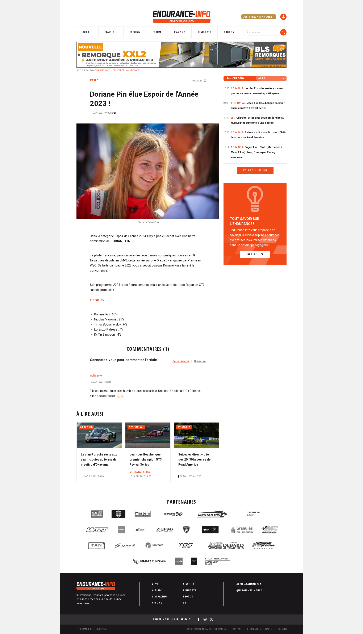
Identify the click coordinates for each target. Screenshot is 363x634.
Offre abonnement (261, 16)
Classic (109, 32)
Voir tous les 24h (255, 170)
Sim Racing (159, 596)
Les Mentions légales (259, 629)
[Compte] (283, 17)
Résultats (204, 32)
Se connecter (180, 361)
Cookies (282, 629)
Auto (86, 32)
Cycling (135, 32)
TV (184, 602)
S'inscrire (200, 361)
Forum (157, 32)
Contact (237, 629)
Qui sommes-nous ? (249, 590)
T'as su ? (179, 32)
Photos (229, 32)
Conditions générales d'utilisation (206, 629)
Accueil (80, 70)
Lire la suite (255, 254)
